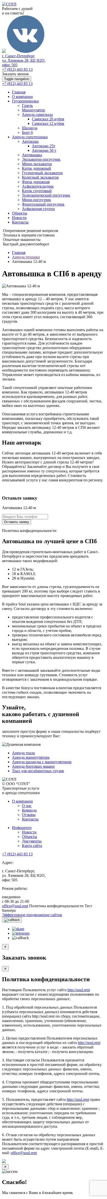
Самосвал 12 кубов (48, 123)
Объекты (19, 213)
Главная (18, 92)
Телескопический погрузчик (46, 195)
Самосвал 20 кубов (48, 119)
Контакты (20, 222)
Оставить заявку (16, 522)
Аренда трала (23, 753)
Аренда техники (26, 257)
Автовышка (32, 155)
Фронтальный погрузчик (43, 204)
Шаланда (29, 128)
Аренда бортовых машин (33, 766)
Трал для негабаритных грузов (38, 771)
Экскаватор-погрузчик (41, 159)
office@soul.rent (15, 906)
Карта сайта (32, 845)
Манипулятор (33, 110)
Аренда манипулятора (31, 757)
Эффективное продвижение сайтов (32, 915)
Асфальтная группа (38, 209)
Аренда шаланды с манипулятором (41, 762)
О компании (22, 96)
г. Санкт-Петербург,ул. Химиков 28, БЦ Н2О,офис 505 (24, 60)
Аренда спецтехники (30, 137)
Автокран (30, 141)
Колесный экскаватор (40, 177)
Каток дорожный (36, 168)
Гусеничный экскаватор (42, 173)
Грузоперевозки (25, 101)
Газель (27, 105)
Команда (29, 810)
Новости (19, 218)
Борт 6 (27, 132)
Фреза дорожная (36, 182)
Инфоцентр (22, 827)
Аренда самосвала (37, 114)
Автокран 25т (43, 146)
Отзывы (29, 815)
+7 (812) (17, 69)
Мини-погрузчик (36, 200)
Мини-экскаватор (37, 164)
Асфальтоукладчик (38, 186)
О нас (27, 806)
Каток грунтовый (37, 191)
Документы (32, 841)
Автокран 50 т (44, 150)
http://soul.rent (78, 990)
